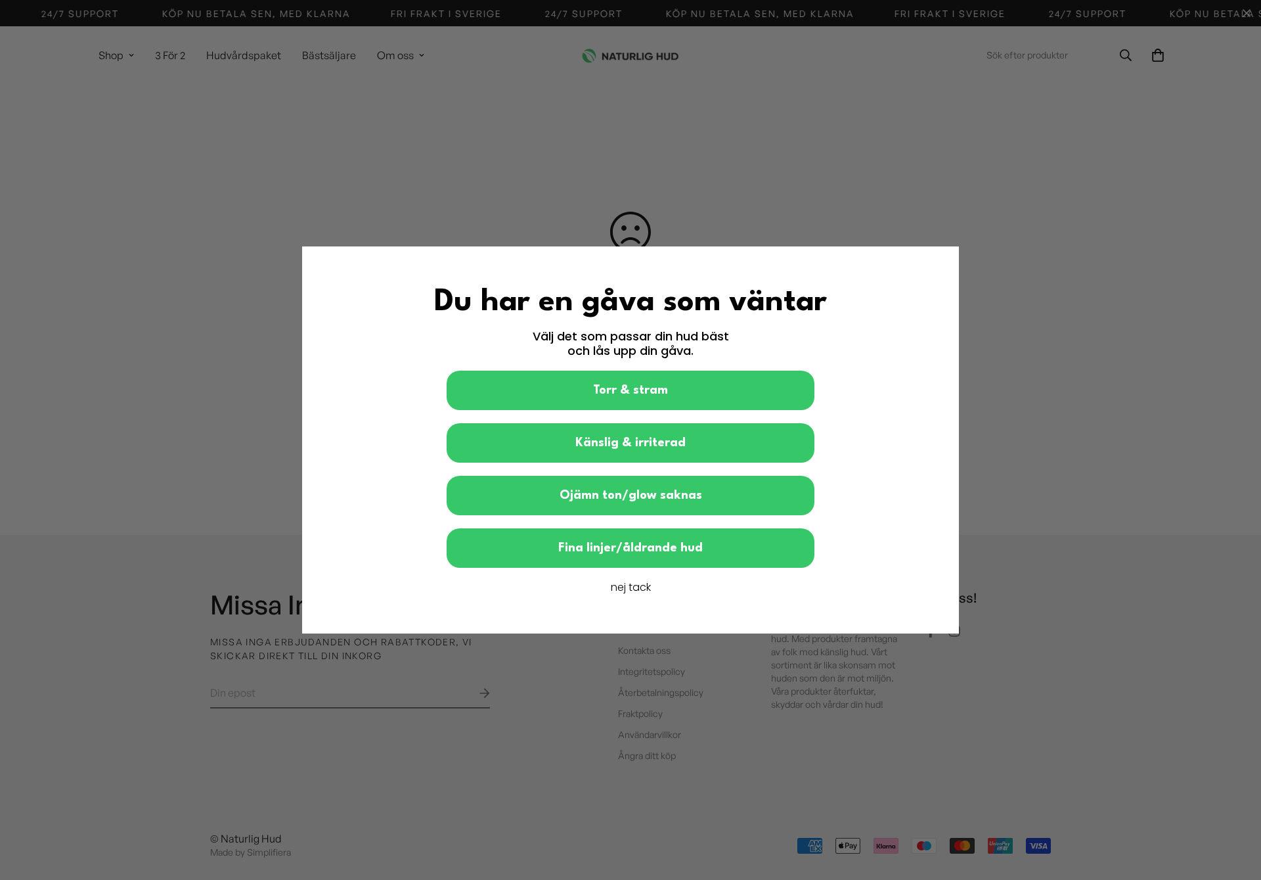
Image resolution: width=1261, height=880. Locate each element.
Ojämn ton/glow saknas (631, 495)
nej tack (631, 587)
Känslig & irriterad (630, 443)
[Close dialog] (942, 263)
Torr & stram (630, 390)
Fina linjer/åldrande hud (630, 548)
